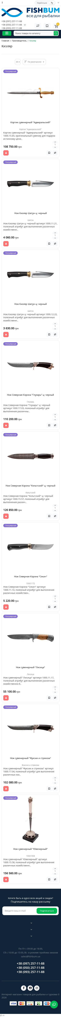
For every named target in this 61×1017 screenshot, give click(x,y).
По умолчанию (34, 62)
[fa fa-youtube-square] (30, 988)
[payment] (13, 1003)
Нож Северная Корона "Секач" (30, 576)
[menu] (6, 33)
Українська (42, 3)
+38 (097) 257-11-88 (12, 21)
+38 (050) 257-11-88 (12, 24)
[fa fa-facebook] (23, 988)
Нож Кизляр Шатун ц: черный (30, 213)
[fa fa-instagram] (36, 988)
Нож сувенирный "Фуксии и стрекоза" (30, 758)
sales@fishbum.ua (30, 956)
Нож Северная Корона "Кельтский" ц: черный (30, 485)
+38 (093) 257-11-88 (12, 28)
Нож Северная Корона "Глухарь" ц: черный (30, 394)
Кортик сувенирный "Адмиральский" (30, 122)
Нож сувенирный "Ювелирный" (30, 848)
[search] (56, 33)
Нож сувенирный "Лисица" (30, 667)
